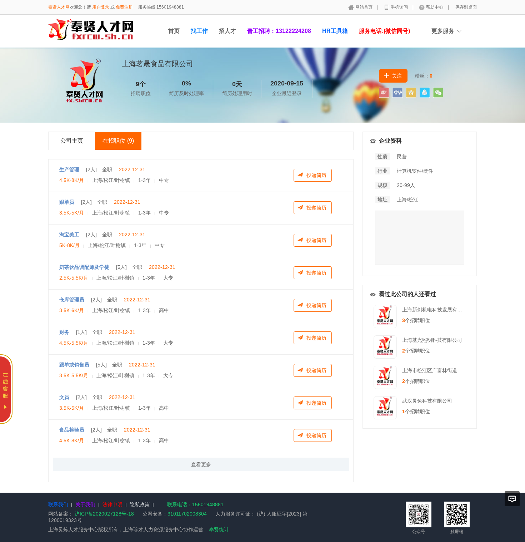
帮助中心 (435, 7)
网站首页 (364, 7)
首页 (174, 31)
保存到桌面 (466, 7)
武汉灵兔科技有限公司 (427, 401)
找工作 (199, 31)
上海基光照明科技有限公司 (432, 340)
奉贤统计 (219, 529)
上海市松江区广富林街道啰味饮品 (439, 370)
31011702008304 (187, 514)
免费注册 (124, 7)
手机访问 (400, 7)
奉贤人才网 (59, 7)
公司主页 (71, 141)
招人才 (227, 31)
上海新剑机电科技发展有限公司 (437, 309)
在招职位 (118, 141)
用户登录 (100, 7)
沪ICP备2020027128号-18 (104, 514)
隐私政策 (140, 504)
